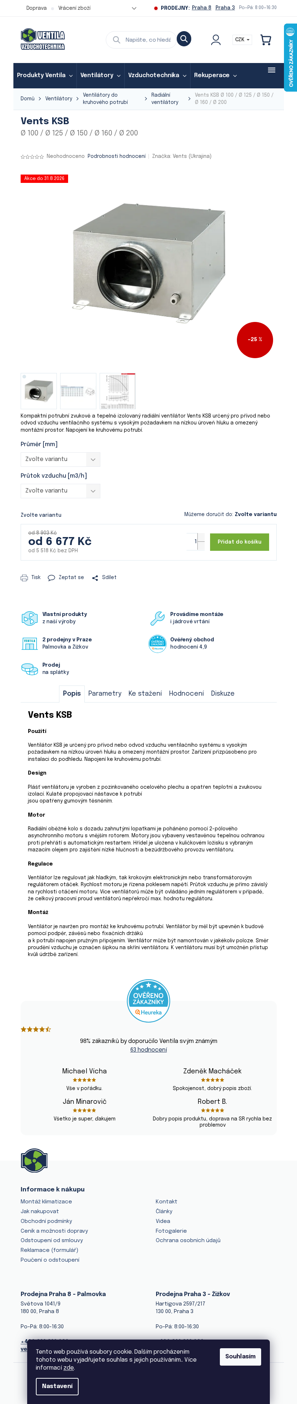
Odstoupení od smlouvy (52, 1241)
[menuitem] (44, 75)
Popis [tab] (72, 694)
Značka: (182, 156)
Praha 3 (225, 8)
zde (68, 1368)
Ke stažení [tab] (145, 694)
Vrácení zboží (74, 8)
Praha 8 (202, 8)
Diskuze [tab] (223, 694)
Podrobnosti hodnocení (117, 156)
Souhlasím (240, 1357)
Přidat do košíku (240, 542)
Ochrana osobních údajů (188, 1241)
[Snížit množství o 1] (201, 545)
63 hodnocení (148, 1050)
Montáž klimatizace (46, 1202)
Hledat (184, 38)
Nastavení (57, 1386)
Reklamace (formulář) (49, 1250)
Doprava (36, 8)
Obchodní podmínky (46, 1221)
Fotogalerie (171, 1231)
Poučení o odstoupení (50, 1260)
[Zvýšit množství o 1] (201, 537)
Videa (163, 1221)
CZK (240, 39)
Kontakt (166, 1202)
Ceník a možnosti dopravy (54, 1231)
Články (164, 1212)
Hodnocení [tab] (186, 694)
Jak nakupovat (40, 1212)
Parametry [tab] (104, 694)
